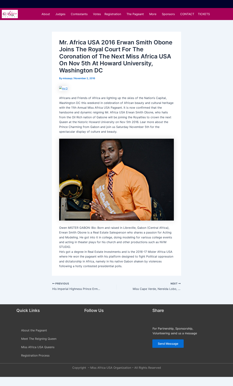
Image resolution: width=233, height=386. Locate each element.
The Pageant (135, 14)
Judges (60, 14)
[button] (47, 14)
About (46, 14)
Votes (97, 14)
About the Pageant (34, 330)
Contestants (79, 14)
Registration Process (35, 355)
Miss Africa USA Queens (37, 347)
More (152, 14)
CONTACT (187, 14)
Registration (112, 14)
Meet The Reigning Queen (38, 339)
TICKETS (204, 14)
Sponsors (168, 14)
